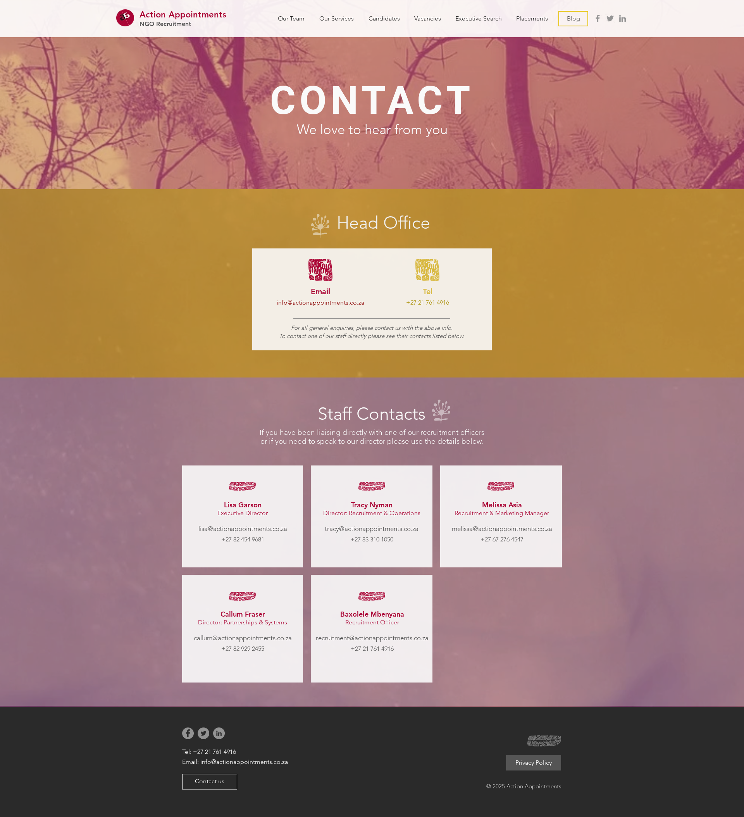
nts (220, 14)
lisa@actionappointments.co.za (242, 529)
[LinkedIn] (622, 18)
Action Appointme (177, 14)
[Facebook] (598, 18)
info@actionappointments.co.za (320, 302)
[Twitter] (610, 18)
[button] (427, 18)
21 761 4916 (433, 302)
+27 (412, 302)
